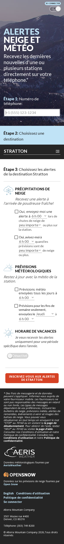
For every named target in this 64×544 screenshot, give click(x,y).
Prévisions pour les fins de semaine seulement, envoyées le (37, 310)
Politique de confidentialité (23, 498)
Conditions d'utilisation (18, 437)
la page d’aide (44, 429)
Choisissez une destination (24, 136)
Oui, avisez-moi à (30, 237)
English (9, 493)
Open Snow (11, 484)
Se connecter (53, 3)
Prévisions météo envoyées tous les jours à (38, 291)
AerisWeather (12, 465)
